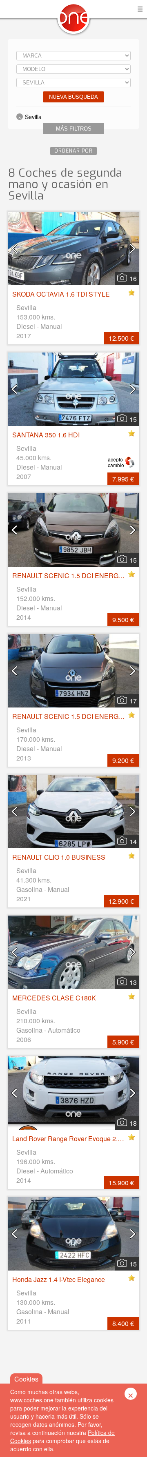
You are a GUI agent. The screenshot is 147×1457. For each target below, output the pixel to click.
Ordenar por (73, 151)
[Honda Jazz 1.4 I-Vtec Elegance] (73, 1234)
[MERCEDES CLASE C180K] (73, 952)
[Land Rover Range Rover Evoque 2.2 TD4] (73, 1093)
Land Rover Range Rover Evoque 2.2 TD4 (74, 1138)
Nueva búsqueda (73, 97)
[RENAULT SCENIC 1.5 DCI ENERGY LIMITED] (73, 670)
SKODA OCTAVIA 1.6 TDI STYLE (61, 294)
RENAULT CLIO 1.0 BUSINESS (58, 857)
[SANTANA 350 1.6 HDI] (73, 389)
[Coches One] (73, 21)
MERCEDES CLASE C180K (54, 997)
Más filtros (73, 129)
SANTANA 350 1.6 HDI (46, 434)
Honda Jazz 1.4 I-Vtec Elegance (58, 1279)
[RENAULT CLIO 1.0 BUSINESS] (73, 811)
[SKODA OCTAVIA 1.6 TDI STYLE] (73, 248)
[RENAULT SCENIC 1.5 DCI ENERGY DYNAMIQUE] (73, 530)
